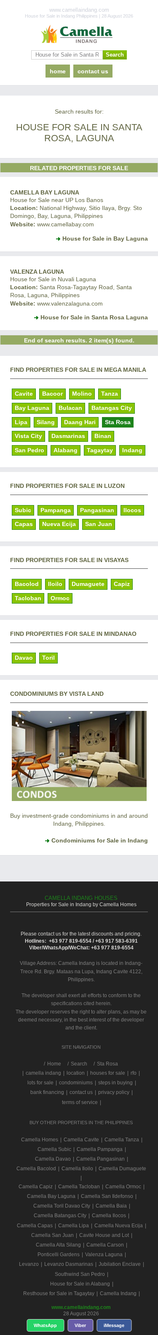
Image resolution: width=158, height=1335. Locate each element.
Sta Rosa (118, 422)
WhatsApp (45, 1325)
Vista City (28, 436)
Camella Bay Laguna (44, 192)
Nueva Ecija (59, 524)
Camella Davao (53, 1159)
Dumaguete (88, 584)
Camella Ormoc (123, 1187)
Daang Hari (80, 422)
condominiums (76, 1083)
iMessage (114, 1325)
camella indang (43, 1073)
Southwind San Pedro (80, 1274)
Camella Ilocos (109, 1215)
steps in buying (115, 1083)
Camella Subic (54, 1149)
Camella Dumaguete (122, 1169)
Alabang (66, 450)
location (76, 1073)
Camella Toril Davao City (61, 1206)
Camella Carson (105, 1245)
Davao (24, 657)
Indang (132, 450)
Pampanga (55, 510)
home (58, 71)
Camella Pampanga (100, 1149)
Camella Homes (39, 1140)
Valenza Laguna (37, 271)
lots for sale (40, 1083)
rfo (134, 1073)
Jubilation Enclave (120, 1264)
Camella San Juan (52, 1235)
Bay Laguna (32, 407)
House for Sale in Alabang (80, 1284)
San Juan (98, 524)
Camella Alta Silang (58, 1245)
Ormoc (60, 598)
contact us (93, 71)
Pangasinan (97, 510)
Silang (46, 422)
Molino (82, 393)
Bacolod (27, 584)
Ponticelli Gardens (58, 1254)
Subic (23, 510)
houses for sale (107, 1073)
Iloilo (55, 584)
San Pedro (29, 450)
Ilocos (132, 510)
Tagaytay (100, 450)
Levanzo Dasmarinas (68, 1264)
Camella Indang (118, 1293)
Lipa (21, 422)
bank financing (47, 1092)
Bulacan (70, 407)
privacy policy (113, 1092)
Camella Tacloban (79, 1187)
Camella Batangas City (60, 1215)
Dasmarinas (68, 436)
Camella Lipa (73, 1226)
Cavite (24, 393)
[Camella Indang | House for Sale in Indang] (79, 34)
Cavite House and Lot (104, 1235)
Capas (24, 524)
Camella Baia (111, 1206)
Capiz (122, 584)
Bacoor (52, 393)
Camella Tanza (121, 1140)
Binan (102, 436)
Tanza (109, 393)
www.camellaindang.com (81, 1307)
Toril (48, 657)
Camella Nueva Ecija (118, 1226)
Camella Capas (35, 1226)
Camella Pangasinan (100, 1159)
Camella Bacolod (36, 1169)
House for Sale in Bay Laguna (105, 238)
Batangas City (111, 407)
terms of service (80, 1102)
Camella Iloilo (77, 1169)
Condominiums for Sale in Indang (99, 840)
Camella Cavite (81, 1140)
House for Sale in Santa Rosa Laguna (94, 317)
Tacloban (28, 598)
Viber (80, 1325)
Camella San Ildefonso (107, 1196)
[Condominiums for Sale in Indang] (79, 799)
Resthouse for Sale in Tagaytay (58, 1293)
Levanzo (29, 1264)
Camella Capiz (36, 1187)
